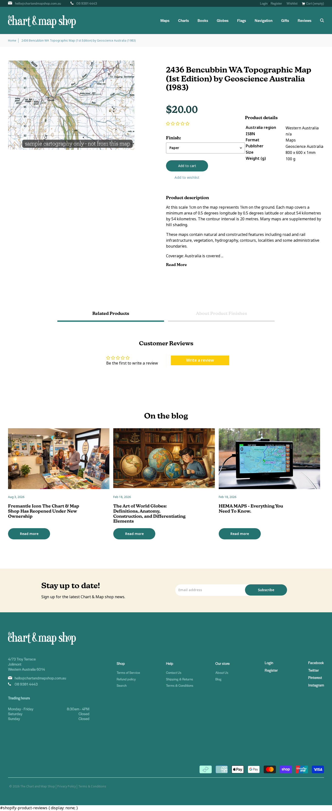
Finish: (173, 137)
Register (276, 3)
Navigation (263, 20)
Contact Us (173, 672)
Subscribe (266, 590)
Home (12, 40)
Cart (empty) (315, 3)
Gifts (285, 20)
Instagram (316, 684)
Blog (218, 679)
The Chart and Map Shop (37, 786)
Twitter (313, 670)
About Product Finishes (221, 313)
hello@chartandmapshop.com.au (38, 3)
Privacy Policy (66, 786)
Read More (177, 264)
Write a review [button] (200, 360)
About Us (221, 672)
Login (264, 3)
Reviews (304, 20)
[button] (177, 123)
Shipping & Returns (179, 679)
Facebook (316, 662)
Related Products (110, 313)
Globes (222, 20)
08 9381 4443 (86, 3)
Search (122, 685)
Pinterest (315, 677)
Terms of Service (128, 672)
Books (203, 20)
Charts (183, 20)
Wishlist (292, 3)
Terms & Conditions (179, 685)
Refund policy (126, 679)
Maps (164, 20)
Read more (29, 533)
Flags (241, 20)
